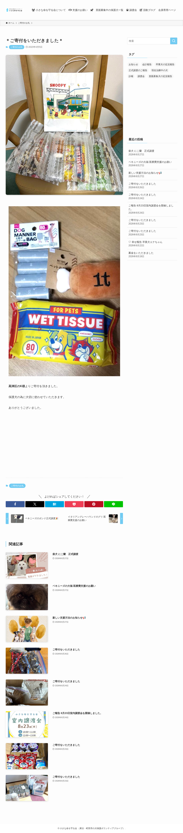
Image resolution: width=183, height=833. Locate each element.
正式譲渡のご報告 (138, 70)
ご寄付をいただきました (142, 185)
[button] (15, 504)
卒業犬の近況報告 (165, 64)
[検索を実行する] (173, 41)
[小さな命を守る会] (14, 10)
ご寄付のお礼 (17, 47)
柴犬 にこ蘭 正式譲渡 (141, 152)
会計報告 (147, 64)
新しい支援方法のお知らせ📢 (145, 174)
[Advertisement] (64, 447)
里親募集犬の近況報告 (160, 76)
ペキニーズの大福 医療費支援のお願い (150, 163)
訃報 (131, 76)
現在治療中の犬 (160, 70)
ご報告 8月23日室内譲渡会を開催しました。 (151, 209)
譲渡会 (141, 76)
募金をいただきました (141, 254)
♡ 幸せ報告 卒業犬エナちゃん (145, 244)
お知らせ (133, 64)
